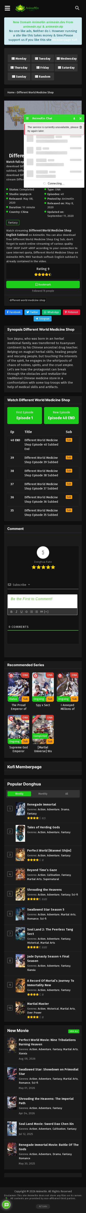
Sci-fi (75, 894)
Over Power (34, 1012)
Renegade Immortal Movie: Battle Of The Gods (49, 1147)
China (24, 212)
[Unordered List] (36, 611)
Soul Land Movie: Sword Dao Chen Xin (46, 1124)
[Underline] (21, 611)
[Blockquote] (41, 611)
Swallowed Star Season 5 (45, 909)
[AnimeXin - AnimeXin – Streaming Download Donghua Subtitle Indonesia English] (27, 11)
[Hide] (80, 118)
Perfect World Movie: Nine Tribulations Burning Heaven (47, 1042)
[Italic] (16, 611)
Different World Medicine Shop (27, 300)
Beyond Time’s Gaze (42, 870)
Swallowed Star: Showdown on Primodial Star (48, 1072)
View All (74, 1031)
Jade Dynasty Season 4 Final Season (48, 959)
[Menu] (27, 118)
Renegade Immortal (41, 804)
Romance (33, 918)
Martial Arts (34, 879)
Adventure (53, 809)
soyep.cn (25, 194)
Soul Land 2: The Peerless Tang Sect (50, 932)
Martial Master (38, 1004)
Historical (33, 942)
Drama (65, 809)
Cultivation (53, 874)
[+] (46, 611)
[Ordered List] (31, 611)
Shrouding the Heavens (44, 890)
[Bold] (11, 611)
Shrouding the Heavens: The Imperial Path (46, 1101)
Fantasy (13, 222)
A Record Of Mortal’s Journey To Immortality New (50, 983)
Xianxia (31, 969)
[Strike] (26, 611)
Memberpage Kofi (64, 40)
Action (42, 809)
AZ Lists (43, 1206)
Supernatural (51, 879)
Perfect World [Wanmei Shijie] (49, 850)
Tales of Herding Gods (43, 827)
